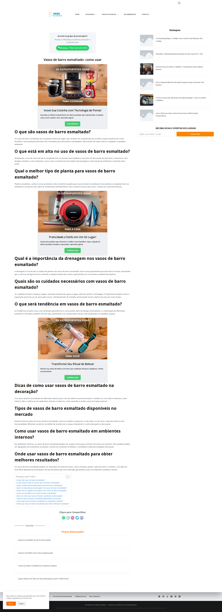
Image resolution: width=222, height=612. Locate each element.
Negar (21, 604)
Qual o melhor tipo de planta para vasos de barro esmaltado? (40, 485)
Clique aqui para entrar (78, 48)
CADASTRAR (195, 134)
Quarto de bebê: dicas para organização (35, 553)
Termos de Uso (80, 596)
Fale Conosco (94, 596)
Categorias (89, 14)
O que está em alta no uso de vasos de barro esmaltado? (38, 483)
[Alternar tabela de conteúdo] (66, 477)
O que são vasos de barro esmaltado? (31, 480)
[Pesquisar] (179, 3)
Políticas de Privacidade (62, 596)
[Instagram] (171, 596)
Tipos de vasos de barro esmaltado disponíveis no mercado (39, 499)
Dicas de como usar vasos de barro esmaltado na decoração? (40, 496)
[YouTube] (179, 596)
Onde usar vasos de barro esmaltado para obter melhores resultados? (43, 504)
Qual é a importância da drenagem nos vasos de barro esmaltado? (42, 488)
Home (77, 14)
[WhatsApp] (159, 596)
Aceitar (11, 604)
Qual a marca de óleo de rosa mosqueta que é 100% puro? (43, 578)
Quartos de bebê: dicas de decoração (34, 540)
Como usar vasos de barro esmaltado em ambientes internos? (40, 501)
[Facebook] (175, 596)
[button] (63, 517)
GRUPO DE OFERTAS (109, 14)
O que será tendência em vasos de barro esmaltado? (36, 493)
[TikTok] (167, 596)
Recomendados (130, 14)
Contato (145, 14)
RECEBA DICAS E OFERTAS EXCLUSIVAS (176, 128)
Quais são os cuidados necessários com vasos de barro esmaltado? (42, 491)
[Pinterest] (163, 596)
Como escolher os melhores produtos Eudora (37, 566)
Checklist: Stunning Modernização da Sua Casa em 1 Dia (179, 54)
